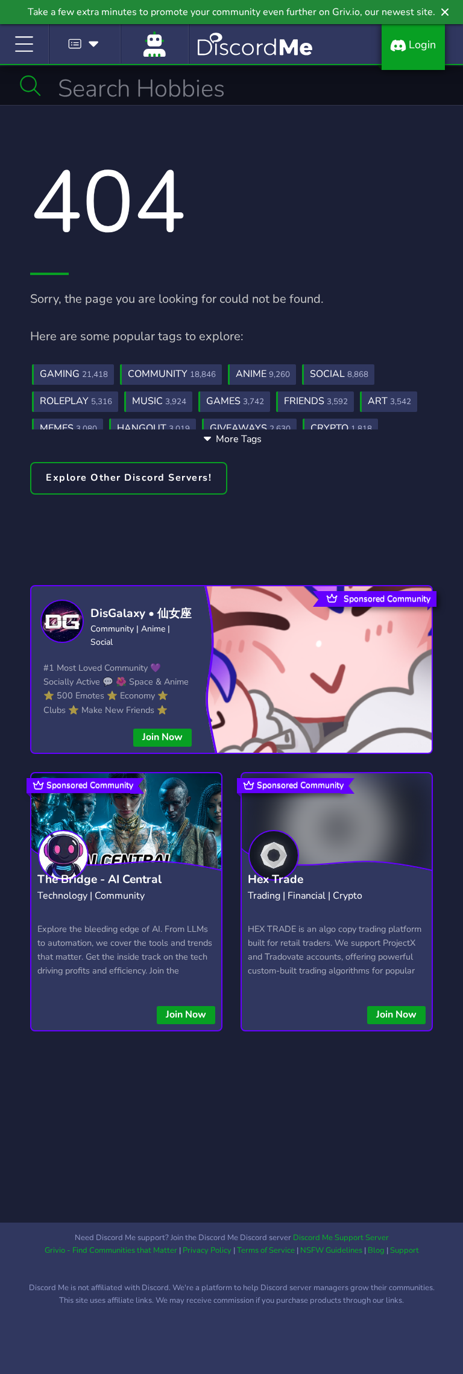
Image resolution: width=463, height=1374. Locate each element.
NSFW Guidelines (331, 1250)
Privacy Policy (207, 1250)
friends (316, 401)
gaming (74, 374)
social (339, 374)
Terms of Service (266, 1250)
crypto (341, 428)
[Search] (30, 85)
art (389, 401)
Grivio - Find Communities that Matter (111, 1250)
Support (404, 1250)
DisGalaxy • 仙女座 (141, 613)
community (172, 374)
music (159, 401)
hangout (153, 428)
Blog (376, 1250)
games (235, 401)
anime (263, 374)
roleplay (76, 401)
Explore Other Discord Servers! (129, 477)
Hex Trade (275, 879)
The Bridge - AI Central (99, 879)
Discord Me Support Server (341, 1237)
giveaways (250, 428)
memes (68, 428)
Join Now (162, 737)
